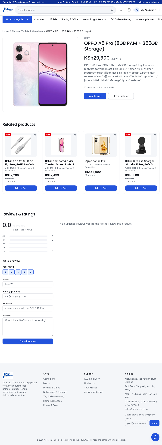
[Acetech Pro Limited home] (8, 9)
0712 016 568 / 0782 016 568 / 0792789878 (114, 2)
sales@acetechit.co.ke (148, 2)
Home (6, 31)
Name (6, 279)
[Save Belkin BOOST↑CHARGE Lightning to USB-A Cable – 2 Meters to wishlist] (34, 135)
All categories (17, 19)
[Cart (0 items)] (129, 9)
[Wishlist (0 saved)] (121, 9)
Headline (7, 303)
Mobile (53, 19)
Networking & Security (94, 19)
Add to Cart (21, 188)
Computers (40, 19)
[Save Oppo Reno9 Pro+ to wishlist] (114, 135)
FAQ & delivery (92, 378)
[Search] (112, 10)
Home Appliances (145, 19)
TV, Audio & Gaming (120, 19)
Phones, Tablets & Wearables (27, 31)
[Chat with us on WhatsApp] (155, 437)
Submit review (28, 341)
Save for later (120, 96)
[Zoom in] (40, 74)
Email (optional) (11, 291)
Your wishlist (90, 387)
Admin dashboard (93, 392)
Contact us (89, 383)
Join (154, 423)
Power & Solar (50, 405)
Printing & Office (70, 19)
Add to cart (95, 96)
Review (7, 315)
